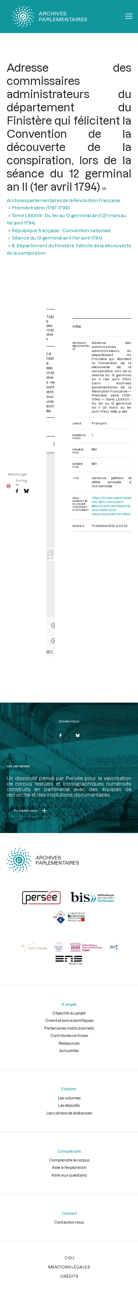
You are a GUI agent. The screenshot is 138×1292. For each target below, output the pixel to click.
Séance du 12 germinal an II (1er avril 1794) (57, 237)
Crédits (69, 1276)
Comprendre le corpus (69, 1160)
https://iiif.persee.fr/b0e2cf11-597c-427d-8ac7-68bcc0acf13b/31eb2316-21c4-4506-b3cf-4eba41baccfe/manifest (111, 506)
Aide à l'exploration (69, 1167)
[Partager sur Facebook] (17, 491)
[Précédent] (54, 625)
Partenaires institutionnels (69, 1028)
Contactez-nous (69, 1222)
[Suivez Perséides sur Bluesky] (77, 735)
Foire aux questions (69, 1175)
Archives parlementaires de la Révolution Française (63, 200)
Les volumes (69, 1097)
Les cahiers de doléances (69, 1112)
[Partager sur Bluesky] (26, 491)
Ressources (69, 1043)
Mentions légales (69, 1266)
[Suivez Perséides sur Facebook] (60, 735)
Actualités (69, 1050)
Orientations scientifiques (69, 1020)
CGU (69, 1257)
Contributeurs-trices (69, 1035)
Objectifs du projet (69, 1013)
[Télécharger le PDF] (9, 486)
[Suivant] (54, 641)
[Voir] (104, 186)
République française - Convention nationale (61, 230)
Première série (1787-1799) (41, 207)
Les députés (69, 1105)
